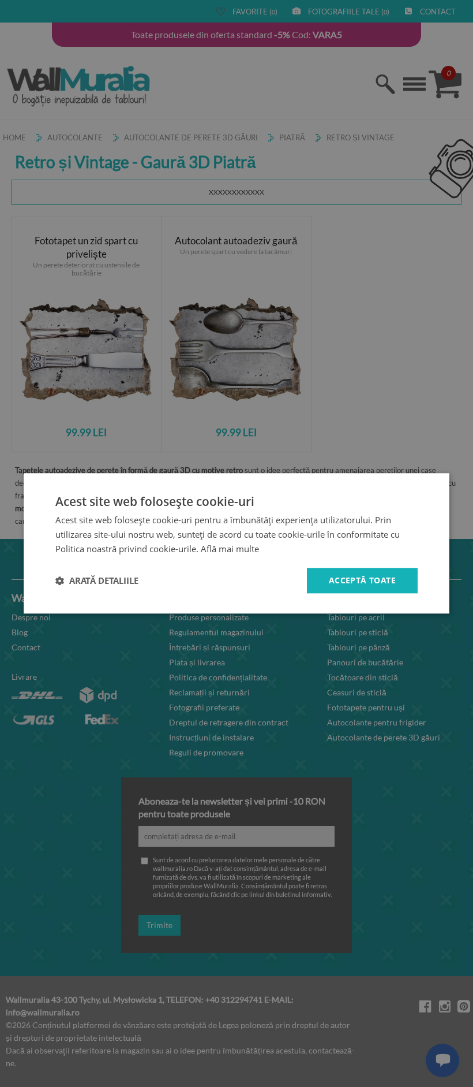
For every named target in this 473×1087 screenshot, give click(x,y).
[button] (96, 580)
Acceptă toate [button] (362, 580)
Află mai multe (230, 548)
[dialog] (236, 543)
